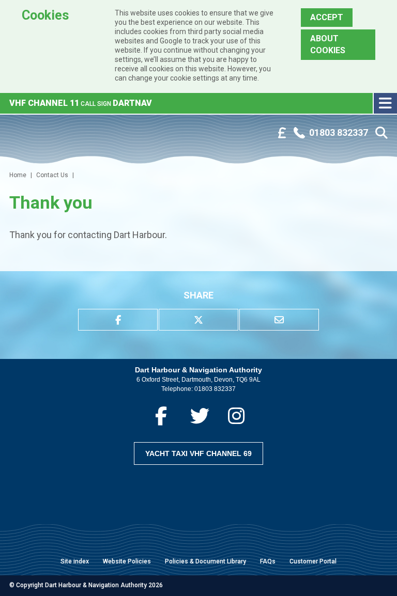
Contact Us (52, 175)
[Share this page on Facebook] (118, 320)
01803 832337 (215, 389)
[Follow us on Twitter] (199, 416)
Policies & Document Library (205, 561)
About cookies (327, 44)
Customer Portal (313, 561)
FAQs (268, 561)
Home (17, 175)
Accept (326, 17)
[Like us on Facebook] (161, 416)
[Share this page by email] (279, 320)
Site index (74, 561)
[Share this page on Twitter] (198, 320)
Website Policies (127, 561)
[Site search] (381, 133)
